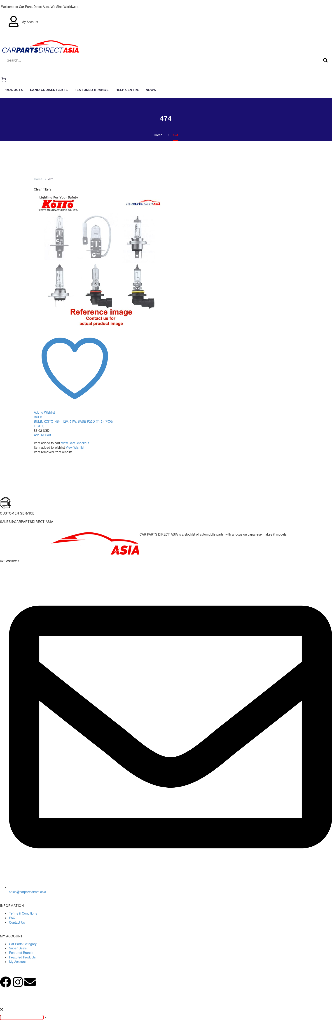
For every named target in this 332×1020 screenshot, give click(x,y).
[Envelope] (30, 982)
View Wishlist (75, 447)
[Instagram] (17, 982)
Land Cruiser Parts (49, 90)
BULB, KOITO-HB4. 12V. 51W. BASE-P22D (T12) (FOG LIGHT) (73, 423)
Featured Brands (92, 90)
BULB (38, 417)
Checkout (82, 443)
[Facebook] (5, 982)
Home (38, 179)
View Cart (68, 443)
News (151, 90)
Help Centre (127, 90)
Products (13, 90)
